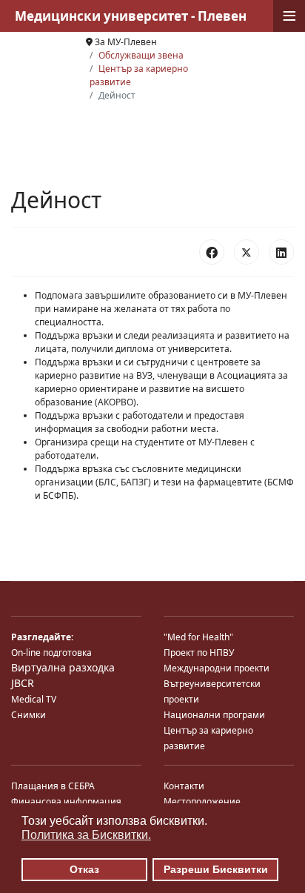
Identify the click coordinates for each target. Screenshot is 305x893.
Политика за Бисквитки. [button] (86, 835)
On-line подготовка (51, 652)
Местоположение (202, 801)
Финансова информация (66, 801)
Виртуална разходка (63, 667)
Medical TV (33, 699)
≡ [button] (289, 15)
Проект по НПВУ (199, 652)
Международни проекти (216, 668)
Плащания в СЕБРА (53, 786)
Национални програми (214, 714)
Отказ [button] (84, 869)
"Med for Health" (198, 637)
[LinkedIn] (281, 252)
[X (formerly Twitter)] (246, 252)
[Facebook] (211, 252)
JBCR (22, 683)
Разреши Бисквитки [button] (216, 869)
